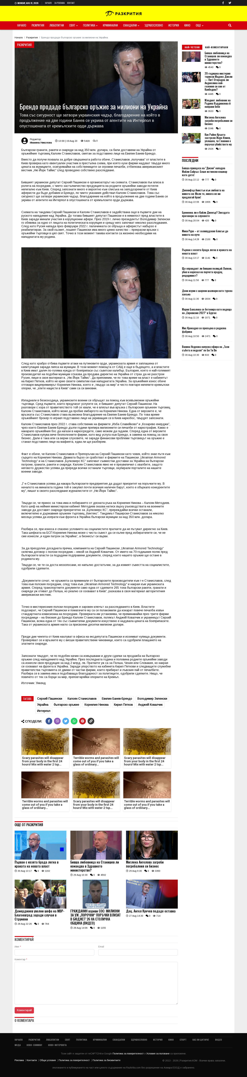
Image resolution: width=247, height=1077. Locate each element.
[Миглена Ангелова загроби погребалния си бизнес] (152, 858)
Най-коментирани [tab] (216, 47)
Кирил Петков (123, 704)
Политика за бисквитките (106, 1060)
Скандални (130, 25)
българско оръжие (66, 704)
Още (198, 25)
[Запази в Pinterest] (82, 721)
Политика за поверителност (128, 1053)
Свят (72, 25)
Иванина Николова (41, 142)
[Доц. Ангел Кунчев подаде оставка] (152, 907)
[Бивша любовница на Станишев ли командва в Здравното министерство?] (96, 858)
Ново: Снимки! (34, 1045)
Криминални (110, 25)
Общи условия (48, 1060)
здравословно (154, 25)
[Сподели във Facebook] (49, 721)
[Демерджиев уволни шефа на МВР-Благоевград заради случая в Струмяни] (40, 907)
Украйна (42, 704)
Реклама (19, 1060)
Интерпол (43, 711)
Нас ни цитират (200, 1039)
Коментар (21, 959)
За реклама (59, 3)
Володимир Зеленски (152, 698)
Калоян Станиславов (82, 698)
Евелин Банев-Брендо (117, 698)
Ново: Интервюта (57, 1045)
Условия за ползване (158, 1053)
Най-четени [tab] (192, 47)
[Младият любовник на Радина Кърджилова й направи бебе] (191, 108)
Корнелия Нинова (97, 704)
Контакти (32, 1060)
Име (18, 946)
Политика (89, 25)
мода (18, 1045)
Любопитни (57, 25)
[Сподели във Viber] (57, 721)
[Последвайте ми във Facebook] (223, 3)
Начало (48, 3)
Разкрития (38, 25)
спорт (183, 1039)
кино (187, 25)
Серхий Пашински (49, 698)
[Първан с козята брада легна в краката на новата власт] (40, 858)
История (173, 25)
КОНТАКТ (71, 3)
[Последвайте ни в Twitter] (229, 3)
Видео (218, 1039)
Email (101, 946)
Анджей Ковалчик (150, 704)
